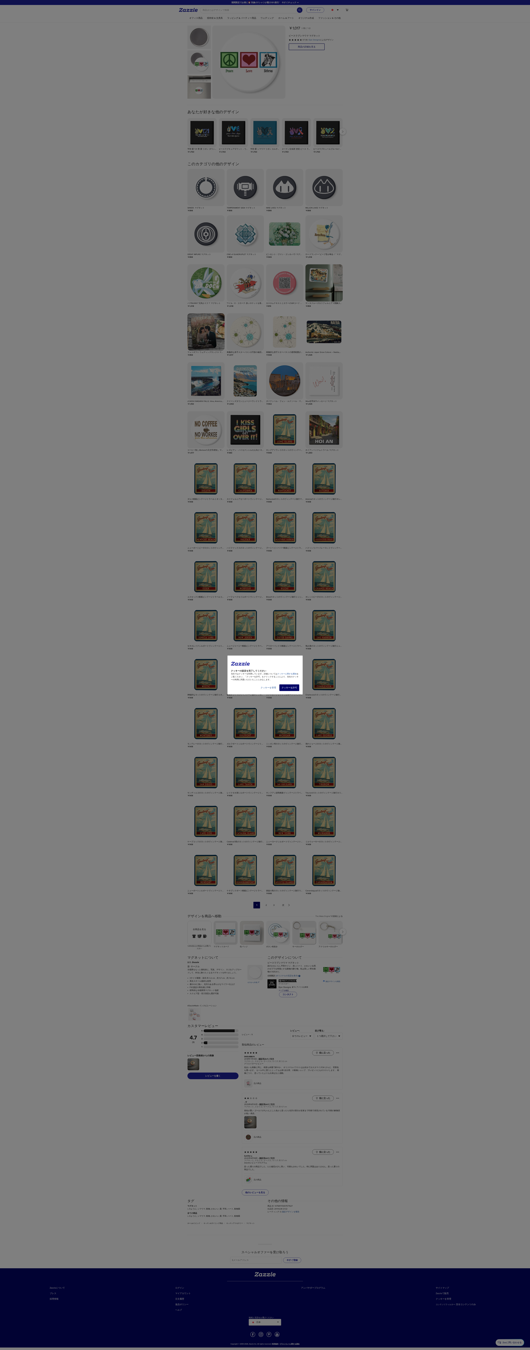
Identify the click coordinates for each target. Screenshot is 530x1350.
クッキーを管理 (268, 687)
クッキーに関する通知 (287, 674)
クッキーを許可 (289, 687)
